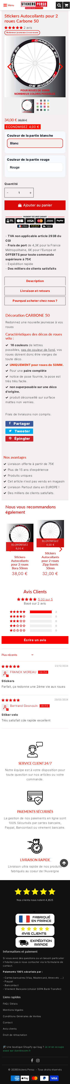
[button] (14, 27)
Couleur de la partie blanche (30, 135)
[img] (11, 666)
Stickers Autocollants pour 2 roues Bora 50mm (20, 562)
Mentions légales (13, 1009)
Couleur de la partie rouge (28, 159)
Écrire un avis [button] (35, 640)
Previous (9, 66)
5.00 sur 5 (45, 599)
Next (61, 66)
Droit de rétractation (15, 1034)
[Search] (59, 5)
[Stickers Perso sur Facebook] (31, 1061)
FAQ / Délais (10, 1003)
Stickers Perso (25, 1069)
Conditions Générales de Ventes (22, 1016)
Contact (7, 1022)
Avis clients (10, 1028)
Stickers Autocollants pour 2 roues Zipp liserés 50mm (50, 560)
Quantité (11, 184)
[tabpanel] (27, 106)
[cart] (66, 5)
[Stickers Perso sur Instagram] (38, 1061)
